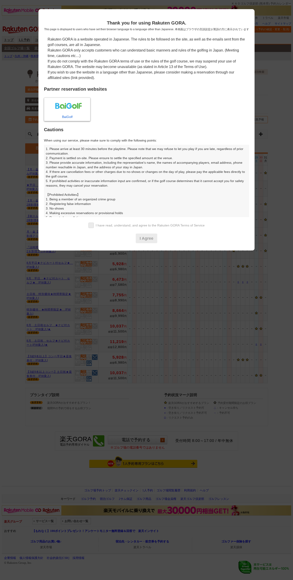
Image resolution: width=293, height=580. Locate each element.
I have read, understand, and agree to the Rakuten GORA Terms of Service (150, 225)
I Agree (146, 238)
